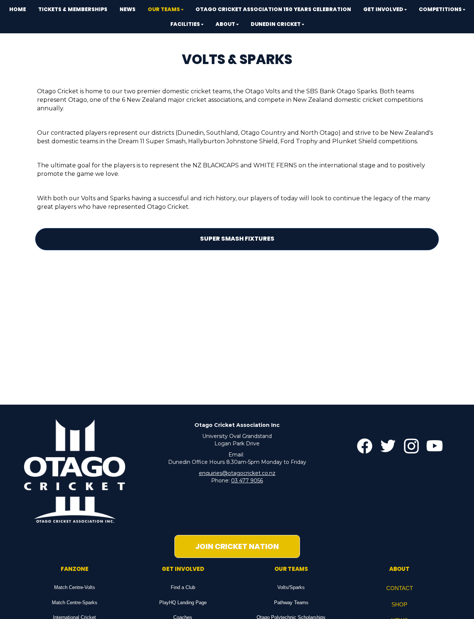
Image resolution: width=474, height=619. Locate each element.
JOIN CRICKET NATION (237, 546)
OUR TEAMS (291, 569)
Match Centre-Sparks (74, 602)
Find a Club (183, 587)
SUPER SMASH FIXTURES (237, 238)
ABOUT (399, 569)
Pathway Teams (291, 602)
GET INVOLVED (183, 569)
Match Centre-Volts (74, 587)
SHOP (399, 604)
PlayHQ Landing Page (183, 602)
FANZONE (75, 569)
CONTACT (399, 588)
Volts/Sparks (291, 587)
